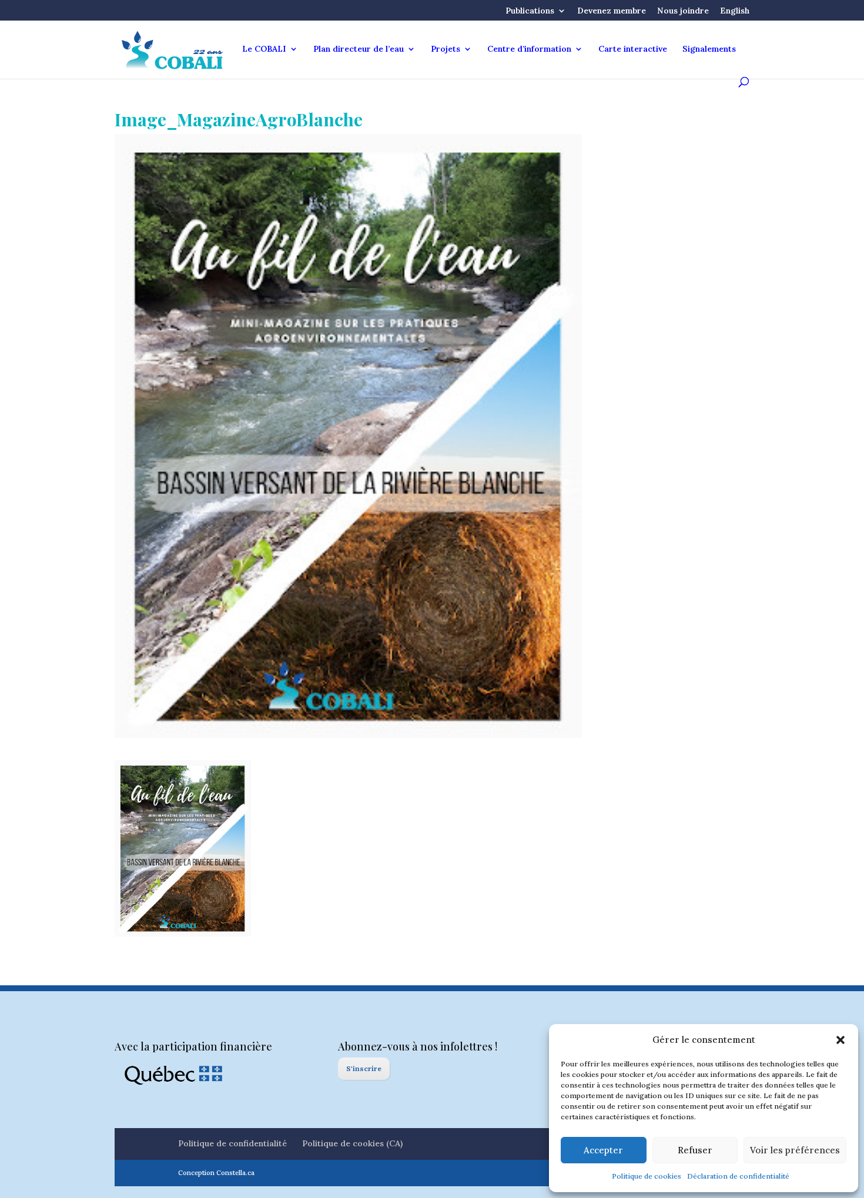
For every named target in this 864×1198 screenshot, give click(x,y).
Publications (529, 11)
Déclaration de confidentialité (738, 1176)
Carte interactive (632, 49)
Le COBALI (264, 49)
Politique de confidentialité (232, 1143)
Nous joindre (683, 11)
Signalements (709, 49)
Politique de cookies (646, 1176)
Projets (445, 49)
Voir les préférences (795, 1150)
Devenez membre (611, 11)
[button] (840, 1040)
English (734, 11)
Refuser (695, 1150)
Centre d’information (529, 49)
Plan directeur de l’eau (358, 49)
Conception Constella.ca (216, 1173)
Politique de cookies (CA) (352, 1143)
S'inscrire (363, 1068)
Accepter (603, 1150)
